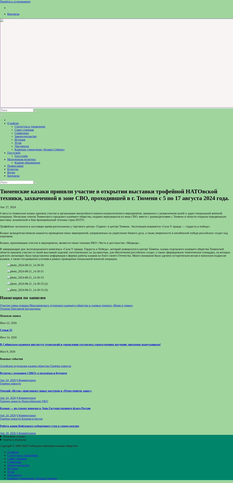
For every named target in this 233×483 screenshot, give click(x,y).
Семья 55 (6, 330)
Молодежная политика (21, 159)
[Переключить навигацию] (1, 114)
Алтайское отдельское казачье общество (25, 366)
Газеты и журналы (14, 439)
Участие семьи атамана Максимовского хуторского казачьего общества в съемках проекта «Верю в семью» (66, 305)
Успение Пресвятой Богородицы (20, 308)
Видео (11, 172)
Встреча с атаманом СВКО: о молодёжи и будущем (33, 373)
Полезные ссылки (14, 436)
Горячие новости (60, 366)
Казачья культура (32, 418)
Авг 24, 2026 (8, 380)
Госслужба (13, 152)
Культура (12, 169)
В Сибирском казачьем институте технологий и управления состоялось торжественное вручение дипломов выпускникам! (80, 344)
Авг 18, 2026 (8, 433)
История (20, 139)
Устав (18, 142)
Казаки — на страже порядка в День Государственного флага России (45, 408)
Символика (22, 133)
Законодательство (26, 136)
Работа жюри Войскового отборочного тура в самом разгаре (39, 426)
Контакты (13, 14)
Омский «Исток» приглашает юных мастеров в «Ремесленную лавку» (46, 390)
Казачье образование (27, 162)
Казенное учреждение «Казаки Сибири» (40, 149)
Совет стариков (24, 129)
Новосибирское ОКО (35, 401)
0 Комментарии (26, 380)
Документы (22, 146)
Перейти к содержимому (15, 1)
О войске (13, 123)
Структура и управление (30, 126)
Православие (15, 165)
